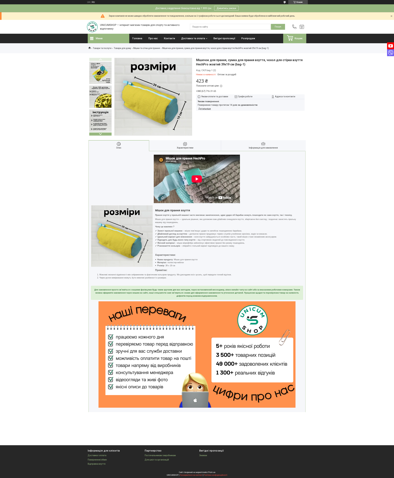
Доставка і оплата (97, 455)
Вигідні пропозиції (224, 38)
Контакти (169, 38)
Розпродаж (248, 38)
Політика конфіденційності (215, 475)
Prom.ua (211, 472)
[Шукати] (278, 27)
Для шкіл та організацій (157, 459)
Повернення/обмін (97, 459)
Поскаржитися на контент (191, 475)
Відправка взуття (96, 464)
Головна (137, 38)
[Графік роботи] (302, 27)
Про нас (153, 38)
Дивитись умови (226, 8)
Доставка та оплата (193, 38)
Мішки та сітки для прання (146, 48)
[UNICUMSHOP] (92, 26)
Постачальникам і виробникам (160, 455)
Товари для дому (122, 48)
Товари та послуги (102, 48)
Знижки (203, 455)
